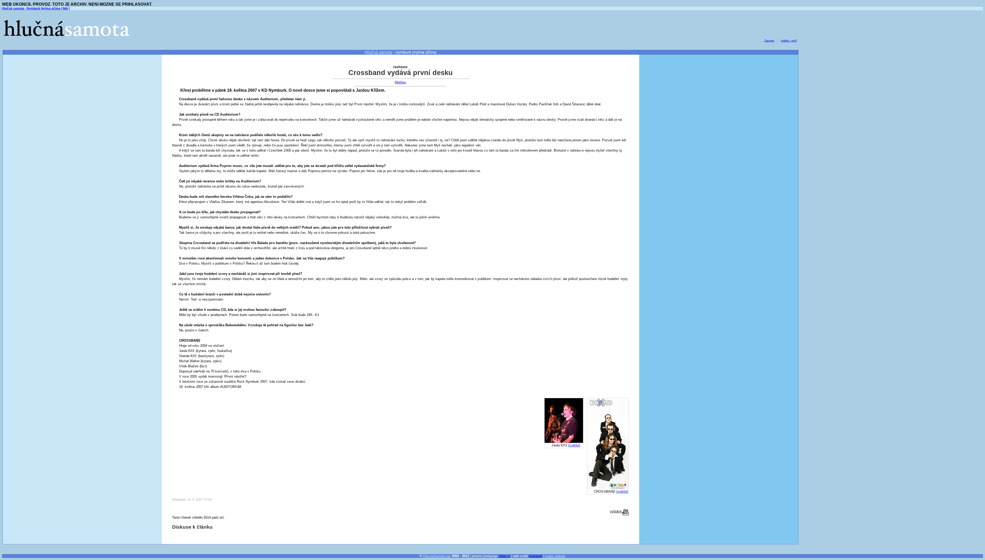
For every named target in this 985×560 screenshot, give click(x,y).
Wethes (400, 82)
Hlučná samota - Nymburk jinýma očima (31, 8)
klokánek (535, 556)
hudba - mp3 (789, 40)
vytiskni (616, 511)
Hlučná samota (378, 52)
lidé (65, 8)
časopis (769, 40)
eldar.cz (504, 556)
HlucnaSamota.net (437, 556)
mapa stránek (555, 556)
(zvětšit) (622, 491)
